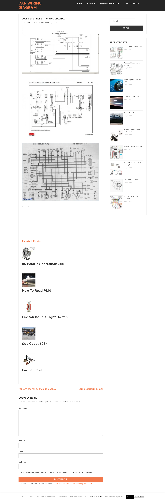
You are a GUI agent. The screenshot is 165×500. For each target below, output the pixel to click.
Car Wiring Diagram (30, 5)
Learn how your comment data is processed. (73, 484)
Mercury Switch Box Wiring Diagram (37, 389)
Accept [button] (130, 497)
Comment (24, 408)
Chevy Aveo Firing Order (133, 113)
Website (22, 462)
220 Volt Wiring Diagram (133, 146)
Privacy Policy (132, 3)
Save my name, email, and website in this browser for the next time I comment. (56, 473)
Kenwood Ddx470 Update (133, 96)
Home (79, 3)
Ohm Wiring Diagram (131, 179)
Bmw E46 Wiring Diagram (133, 46)
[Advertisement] (60, 224)
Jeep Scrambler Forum (91, 389)
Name (22, 441)
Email (22, 451)
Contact (91, 3)
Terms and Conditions (110, 3)
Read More (139, 497)
